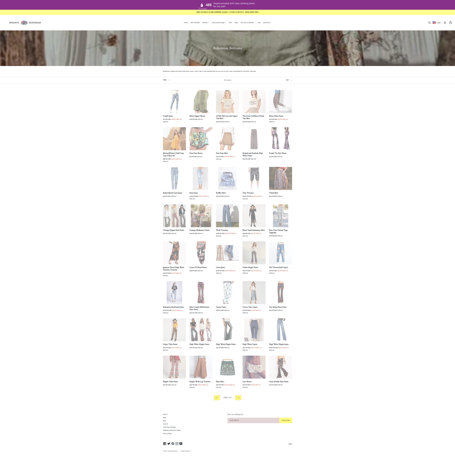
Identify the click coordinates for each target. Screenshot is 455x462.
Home (186, 23)
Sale (259, 23)
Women (206, 23)
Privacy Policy (167, 434)
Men (230, 23)
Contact (165, 424)
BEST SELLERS (195, 23)
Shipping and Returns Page (172, 430)
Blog (164, 421)
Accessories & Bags (219, 23)
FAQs (164, 418)
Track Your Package (169, 427)
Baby (236, 23)
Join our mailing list (235, 414)
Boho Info (267, 23)
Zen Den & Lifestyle (248, 23)
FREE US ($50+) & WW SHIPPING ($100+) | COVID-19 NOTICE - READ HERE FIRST (227, 12)
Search (165, 414)
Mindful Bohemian (173, 451)
